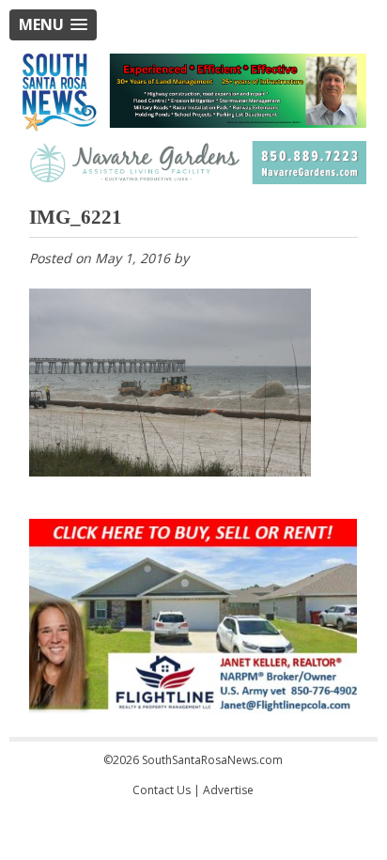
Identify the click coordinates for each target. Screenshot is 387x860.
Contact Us (161, 790)
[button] (53, 24)
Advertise (228, 790)
